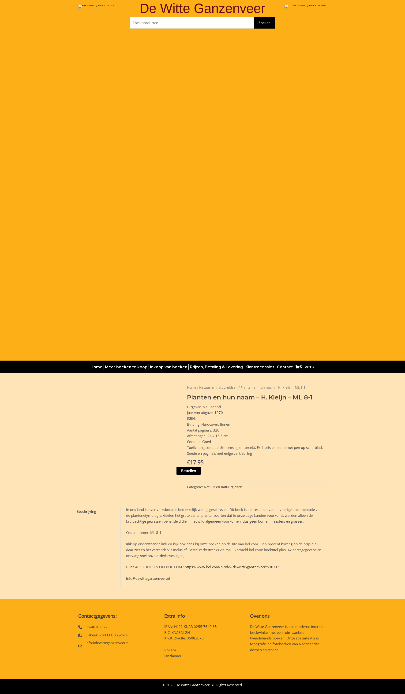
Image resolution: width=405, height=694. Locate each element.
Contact (285, 367)
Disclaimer (172, 655)
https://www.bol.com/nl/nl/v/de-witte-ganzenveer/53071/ (232, 567)
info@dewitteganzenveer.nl (148, 578)
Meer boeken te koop (126, 367)
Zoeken (264, 22)
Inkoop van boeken (168, 367)
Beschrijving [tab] (86, 511)
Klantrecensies (259, 367)
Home (96, 367)
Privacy (170, 650)
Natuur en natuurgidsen (218, 387)
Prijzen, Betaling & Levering (216, 367)
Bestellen (188, 470)
